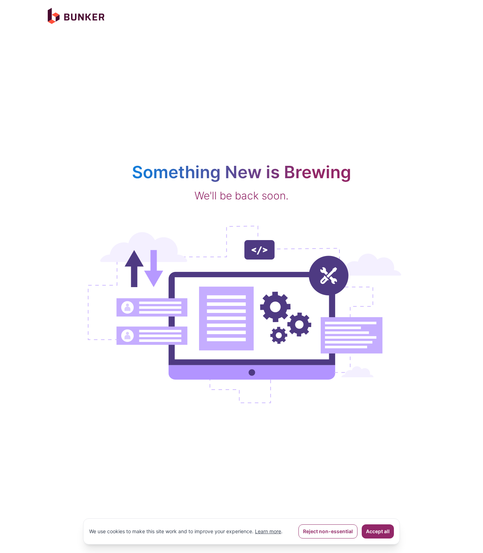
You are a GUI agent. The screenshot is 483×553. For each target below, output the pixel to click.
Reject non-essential (328, 531)
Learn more (268, 531)
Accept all (378, 531)
